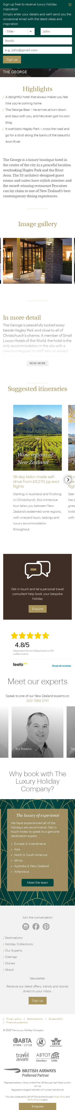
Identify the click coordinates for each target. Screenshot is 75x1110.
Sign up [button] (37, 1000)
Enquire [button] (37, 608)
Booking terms (35, 1019)
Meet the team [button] (37, 882)
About (9, 969)
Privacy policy (13, 1019)
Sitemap (11, 957)
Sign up (12, 59)
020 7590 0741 (38, 700)
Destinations (13, 937)
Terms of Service (34, 1100)
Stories (10, 963)
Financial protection (17, 1022)
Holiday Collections (19, 944)
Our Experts (13, 950)
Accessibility (56, 1019)
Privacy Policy (60, 1097)
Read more (38, 363)
